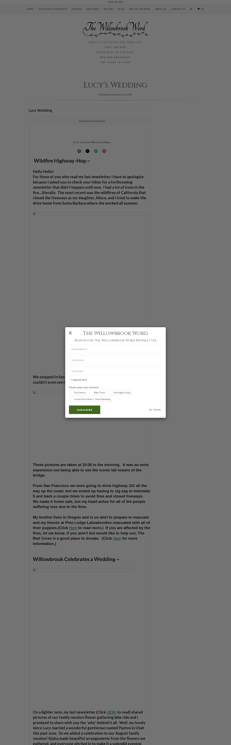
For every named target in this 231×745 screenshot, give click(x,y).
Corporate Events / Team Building (92, 399)
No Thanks (155, 409)
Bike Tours (99, 392)
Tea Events (80, 392)
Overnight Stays (121, 392)
